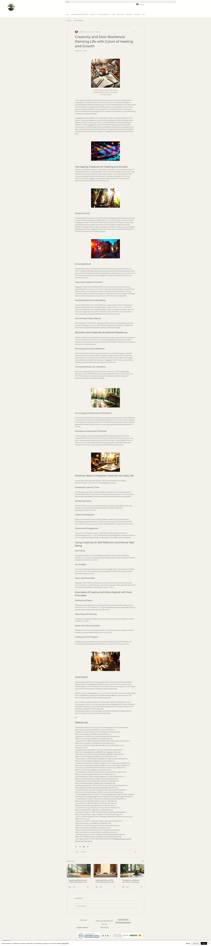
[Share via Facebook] (76, 846)
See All (142, 861)
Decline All (195, 943)
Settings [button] (188, 943)
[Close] (209, 943)
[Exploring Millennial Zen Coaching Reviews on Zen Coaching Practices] (79, 870)
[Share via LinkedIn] (84, 846)
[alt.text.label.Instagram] (103, 936)
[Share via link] (88, 846)
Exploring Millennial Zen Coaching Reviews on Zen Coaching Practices (78, 881)
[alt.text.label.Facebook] (105, 936)
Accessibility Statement (82, 927)
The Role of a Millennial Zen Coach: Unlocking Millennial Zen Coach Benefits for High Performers (131, 881)
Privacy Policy (65, 943)
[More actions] (135, 32)
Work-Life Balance (78, 20)
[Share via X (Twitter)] (80, 846)
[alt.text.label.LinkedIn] (108, 936)
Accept (204, 943)
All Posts (69, 20)
